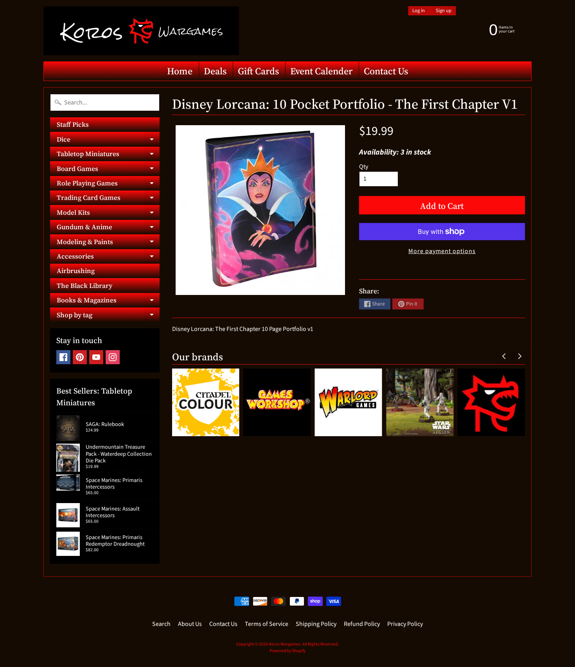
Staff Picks (73, 124)
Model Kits (108, 213)
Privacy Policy (405, 624)
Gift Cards (258, 71)
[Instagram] (113, 357)
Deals (215, 71)
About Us (190, 624)
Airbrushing (76, 270)
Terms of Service (266, 624)
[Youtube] (96, 357)
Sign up (443, 10)
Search (161, 624)
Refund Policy (362, 624)
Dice (108, 140)
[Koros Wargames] (141, 30)
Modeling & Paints (108, 243)
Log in (418, 10)
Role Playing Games (108, 184)
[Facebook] (63, 357)
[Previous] (504, 356)
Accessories (108, 258)
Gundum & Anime (108, 228)
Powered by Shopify (287, 651)
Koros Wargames (284, 644)
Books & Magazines (108, 301)
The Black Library (84, 285)
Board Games (108, 170)
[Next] (519, 356)
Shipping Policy (316, 624)
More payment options (442, 251)
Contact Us (386, 71)
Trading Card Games (108, 199)
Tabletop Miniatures (108, 155)
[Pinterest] (80, 357)
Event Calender (321, 71)
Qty (363, 166)
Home (179, 71)
